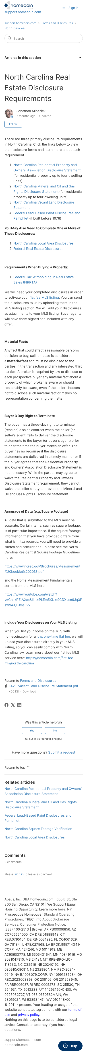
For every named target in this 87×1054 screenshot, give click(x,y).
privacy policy (28, 1015)
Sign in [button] (73, 8)
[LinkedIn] (19, 705)
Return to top (15, 767)
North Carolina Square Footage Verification (38, 829)
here (61, 909)
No (55, 730)
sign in (19, 874)
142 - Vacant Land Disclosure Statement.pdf (43, 686)
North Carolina (14, 28)
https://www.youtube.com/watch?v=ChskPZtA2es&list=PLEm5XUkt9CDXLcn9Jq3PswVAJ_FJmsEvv (43, 599)
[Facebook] (6, 705)
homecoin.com (16, 1045)
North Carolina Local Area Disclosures (43, 243)
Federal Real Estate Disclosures (38, 249)
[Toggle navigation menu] (63, 8)
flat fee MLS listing (44, 297)
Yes (32, 730)
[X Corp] (13, 705)
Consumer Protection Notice (42, 924)
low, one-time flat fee (53, 636)
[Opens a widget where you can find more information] (70, 1046)
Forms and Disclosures (57, 23)
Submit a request (61, 752)
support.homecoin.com (22, 12)
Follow (13, 124)
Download (29, 691)
